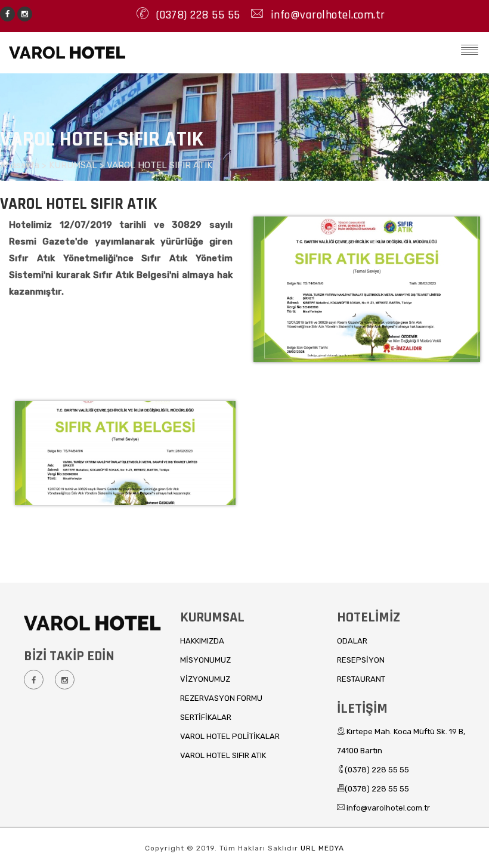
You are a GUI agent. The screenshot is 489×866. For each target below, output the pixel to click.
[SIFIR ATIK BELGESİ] (125, 382)
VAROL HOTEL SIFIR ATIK (159, 165)
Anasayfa (21, 165)
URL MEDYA (322, 848)
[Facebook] (7, 13)
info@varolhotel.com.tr (326, 15)
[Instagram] (24, 13)
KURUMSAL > (78, 165)
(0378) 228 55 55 (196, 15)
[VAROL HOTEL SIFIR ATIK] (365, 350)
